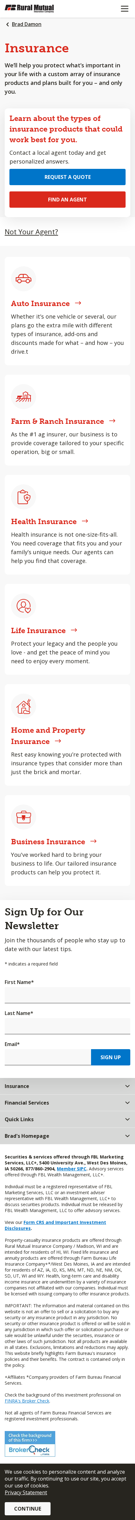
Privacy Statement (26, 1492)
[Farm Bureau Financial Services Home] (37, 9)
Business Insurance (48, 841)
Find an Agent (67, 199)
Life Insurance (38, 630)
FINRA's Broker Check (27, 1401)
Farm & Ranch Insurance (57, 421)
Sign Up (110, 1057)
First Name (19, 982)
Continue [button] (27, 1508)
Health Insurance (44, 521)
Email (12, 1044)
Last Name (19, 1013)
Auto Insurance (40, 303)
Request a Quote (68, 177)
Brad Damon (26, 24)
